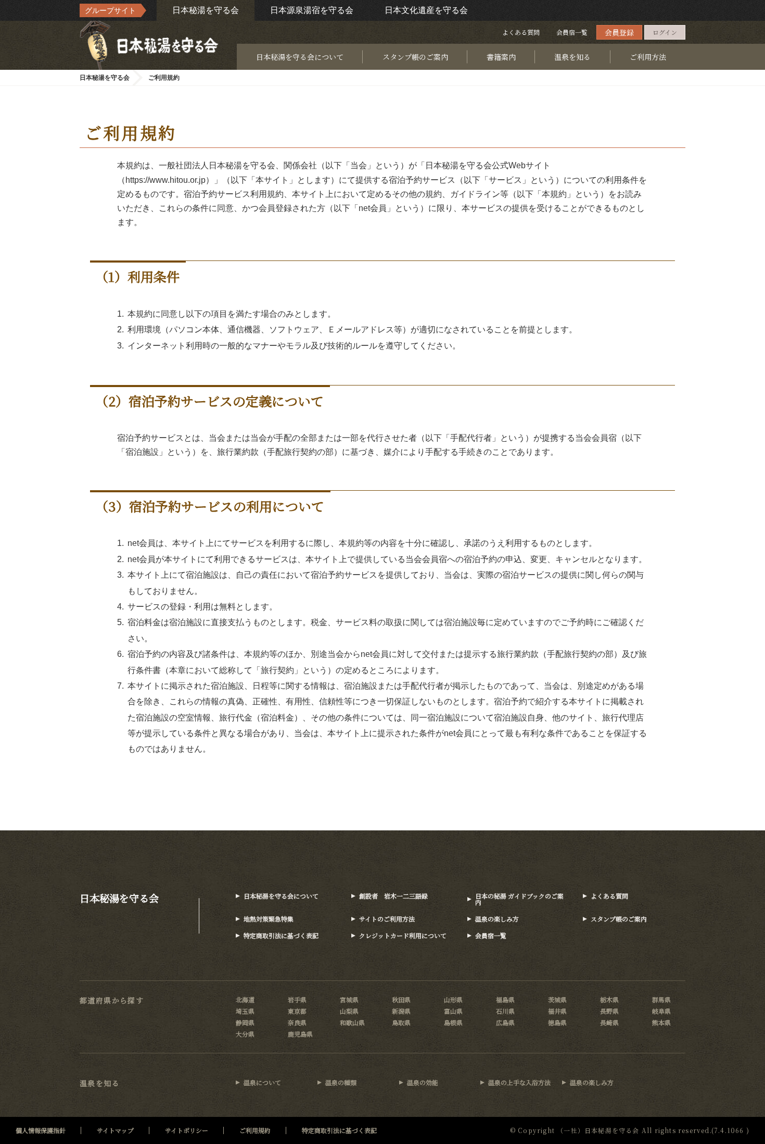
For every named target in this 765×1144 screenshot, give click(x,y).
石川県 (505, 1010)
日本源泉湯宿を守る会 (311, 10)
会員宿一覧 (572, 32)
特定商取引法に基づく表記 (281, 935)
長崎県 (609, 1022)
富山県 (453, 1010)
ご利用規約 (255, 1130)
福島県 (505, 999)
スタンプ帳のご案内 (415, 57)
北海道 (245, 999)
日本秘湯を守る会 (205, 10)
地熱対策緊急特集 (269, 918)
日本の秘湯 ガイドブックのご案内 (519, 898)
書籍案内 (501, 57)
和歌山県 (352, 1022)
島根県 (453, 1022)
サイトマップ (115, 1130)
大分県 (245, 1033)
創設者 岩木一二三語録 (393, 895)
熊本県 (661, 1022)
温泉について (262, 1082)
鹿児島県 (300, 1033)
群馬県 (661, 999)
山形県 (453, 999)
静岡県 (245, 1022)
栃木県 (609, 999)
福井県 (557, 1010)
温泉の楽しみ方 (497, 918)
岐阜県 (661, 1010)
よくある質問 (521, 32)
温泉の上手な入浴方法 (519, 1082)
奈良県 (297, 1022)
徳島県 (557, 1022)
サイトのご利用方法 (387, 918)
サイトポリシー (186, 1130)
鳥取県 (401, 1022)
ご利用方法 (648, 57)
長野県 (609, 1010)
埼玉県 (245, 1010)
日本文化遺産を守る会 (426, 10)
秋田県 (401, 999)
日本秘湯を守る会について (299, 57)
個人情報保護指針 (41, 1130)
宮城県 (349, 999)
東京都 (297, 1010)
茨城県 (557, 999)
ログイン (665, 32)
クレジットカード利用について (403, 935)
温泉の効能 (422, 1082)
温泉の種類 (340, 1082)
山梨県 (349, 1010)
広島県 (505, 1022)
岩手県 (297, 999)
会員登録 (619, 32)
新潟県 (401, 1010)
